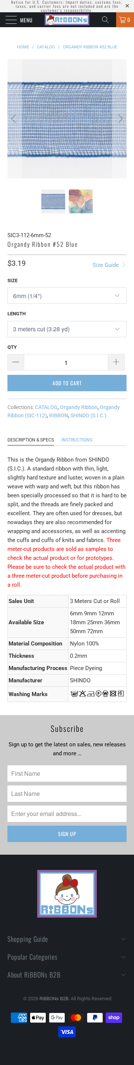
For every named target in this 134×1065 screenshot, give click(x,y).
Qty (12, 347)
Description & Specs (30, 440)
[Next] (119, 118)
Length (16, 313)
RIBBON (58, 415)
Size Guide (106, 265)
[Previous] (14, 118)
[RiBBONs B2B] (67, 19)
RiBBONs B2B (53, 998)
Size (12, 280)
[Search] (108, 19)
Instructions (76, 440)
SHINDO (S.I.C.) (88, 415)
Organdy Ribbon (79, 407)
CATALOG (46, 407)
